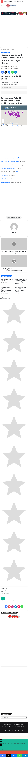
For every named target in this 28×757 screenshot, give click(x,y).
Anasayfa (4, 49)
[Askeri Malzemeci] (14, 13)
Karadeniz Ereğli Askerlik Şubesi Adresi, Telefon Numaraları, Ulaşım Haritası (21, 281)
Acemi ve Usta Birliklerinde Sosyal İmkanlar (12, 158)
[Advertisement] (14, 32)
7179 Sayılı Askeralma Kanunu (8, 168)
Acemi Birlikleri (4, 175)
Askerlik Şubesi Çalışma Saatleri (7, 280)
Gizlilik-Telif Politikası (11, 726)
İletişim (18, 726)
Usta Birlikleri (4, 178)
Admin (4, 66)
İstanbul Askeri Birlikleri (14, 217)
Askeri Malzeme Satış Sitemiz (14, 10)
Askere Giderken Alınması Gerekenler (10, 161)
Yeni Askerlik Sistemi (6, 165)
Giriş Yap (4, 590)
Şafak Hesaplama (5, 182)
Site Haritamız (24, 726)
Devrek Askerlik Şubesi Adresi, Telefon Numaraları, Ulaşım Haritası (20, 289)
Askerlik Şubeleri (10, 49)
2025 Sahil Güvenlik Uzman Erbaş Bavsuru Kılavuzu (14, 1)
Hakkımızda (3, 726)
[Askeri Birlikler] (11, 6)
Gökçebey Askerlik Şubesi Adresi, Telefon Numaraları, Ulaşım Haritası (6, 289)
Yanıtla (2, 749)
